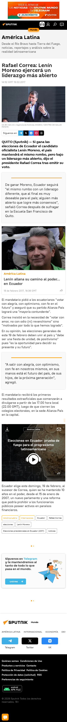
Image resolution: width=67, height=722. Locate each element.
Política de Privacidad (13, 670)
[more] (61, 290)
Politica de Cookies (36, 670)
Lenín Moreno (23, 524)
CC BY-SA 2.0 (8, 124)
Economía (52, 631)
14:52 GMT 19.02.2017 (13, 82)
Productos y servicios (13, 665)
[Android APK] (12, 689)
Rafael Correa (55, 518)
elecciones (8, 524)
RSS (39, 674)
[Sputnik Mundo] (10, 25)
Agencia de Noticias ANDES (29, 124)
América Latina (14, 274)
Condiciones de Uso (31, 660)
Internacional (27, 518)
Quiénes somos (10, 660)
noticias (51, 531)
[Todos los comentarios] (5, 717)
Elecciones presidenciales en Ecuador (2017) (23, 531)
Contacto (31, 665)
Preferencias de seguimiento (17, 679)
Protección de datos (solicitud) (19, 674)
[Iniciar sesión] (48, 24)
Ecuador (41, 518)
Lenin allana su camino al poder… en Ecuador (32, 281)
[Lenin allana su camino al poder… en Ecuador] (33, 248)
